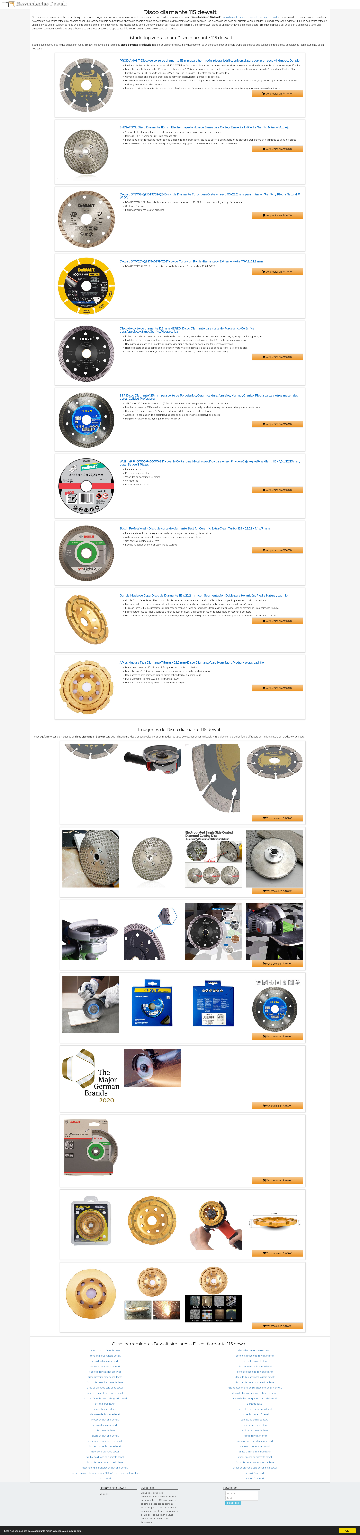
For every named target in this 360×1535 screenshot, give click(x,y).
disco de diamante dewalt (263, 17)
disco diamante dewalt (234, 17)
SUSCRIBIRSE (233, 1503)
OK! (347, 1530)
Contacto (104, 1494)
